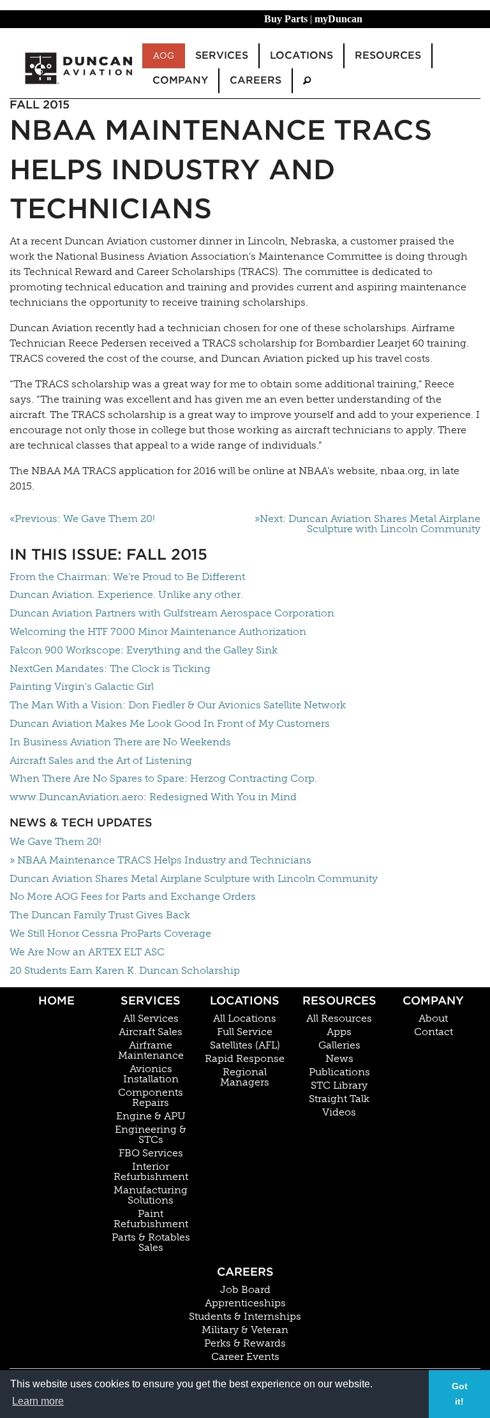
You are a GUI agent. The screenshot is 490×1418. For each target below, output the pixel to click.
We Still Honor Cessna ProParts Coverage (110, 933)
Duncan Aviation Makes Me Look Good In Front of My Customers (170, 723)
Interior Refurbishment (151, 1171)
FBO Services (151, 1153)
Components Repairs (150, 1097)
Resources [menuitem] (388, 55)
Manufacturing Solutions (151, 1195)
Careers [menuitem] (255, 80)
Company (433, 1000)
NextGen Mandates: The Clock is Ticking (110, 668)
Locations (244, 1000)
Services (151, 1000)
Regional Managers (244, 1077)
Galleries (339, 1045)
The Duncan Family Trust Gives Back (100, 915)
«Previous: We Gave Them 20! (82, 519)
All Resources (339, 1018)
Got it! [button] (460, 1394)
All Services (151, 1018)
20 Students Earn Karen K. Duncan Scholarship (125, 970)
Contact (433, 1032)
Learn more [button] (38, 1401)
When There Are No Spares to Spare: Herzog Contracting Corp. (163, 778)
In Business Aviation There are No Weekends (120, 742)
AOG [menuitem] (163, 55)
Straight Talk (339, 1099)
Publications (339, 1072)
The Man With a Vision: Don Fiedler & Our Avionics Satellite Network (178, 705)
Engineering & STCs (150, 1134)
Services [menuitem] (221, 55)
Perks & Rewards (245, 1343)
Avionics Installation (151, 1074)
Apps (339, 1032)
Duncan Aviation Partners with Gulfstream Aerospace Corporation (172, 613)
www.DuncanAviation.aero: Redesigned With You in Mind (153, 797)
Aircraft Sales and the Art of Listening (101, 760)
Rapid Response (245, 1059)
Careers (245, 1271)
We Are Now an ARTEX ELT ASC (87, 952)
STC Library (339, 1085)
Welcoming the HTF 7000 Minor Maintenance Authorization (158, 631)
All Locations (244, 1018)
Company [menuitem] (180, 80)
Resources (339, 1000)
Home (56, 1000)
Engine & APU (151, 1116)
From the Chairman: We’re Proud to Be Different (127, 577)
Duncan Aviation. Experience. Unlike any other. (126, 594)
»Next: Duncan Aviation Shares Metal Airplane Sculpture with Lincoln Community (367, 524)
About (433, 1018)
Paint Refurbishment (151, 1219)
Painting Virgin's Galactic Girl (82, 686)
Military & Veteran (245, 1330)
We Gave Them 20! (55, 841)
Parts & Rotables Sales (151, 1242)
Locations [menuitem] (301, 55)
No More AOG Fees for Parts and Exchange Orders (133, 896)
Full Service (244, 1032)
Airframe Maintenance (151, 1050)
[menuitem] (307, 80)
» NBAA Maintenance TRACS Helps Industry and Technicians (160, 860)
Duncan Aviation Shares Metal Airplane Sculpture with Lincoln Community (194, 878)
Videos (339, 1112)
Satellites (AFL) (245, 1045)
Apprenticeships (245, 1303)
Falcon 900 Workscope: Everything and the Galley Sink (144, 650)
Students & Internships (245, 1316)
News (339, 1059)
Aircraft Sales (150, 1032)
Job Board (245, 1290)
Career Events (245, 1357)
